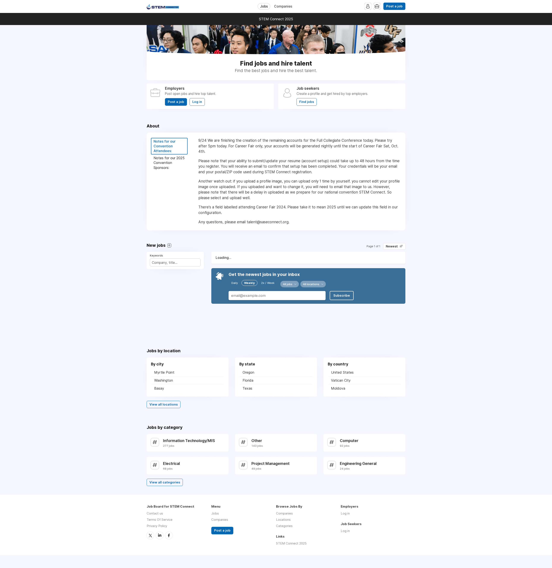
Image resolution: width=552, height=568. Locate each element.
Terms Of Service (159, 520)
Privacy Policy (157, 526)
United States (342, 372)
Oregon (248, 372)
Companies (283, 6)
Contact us (155, 513)
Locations (283, 520)
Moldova (338, 388)
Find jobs (306, 102)
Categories (284, 526)
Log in (197, 102)
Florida (248, 380)
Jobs (264, 6)
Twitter (150, 535)
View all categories (164, 482)
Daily (234, 283)
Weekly (249, 283)
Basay (159, 388)
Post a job (394, 6)
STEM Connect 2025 (276, 19)
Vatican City (341, 380)
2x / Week (267, 283)
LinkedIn (159, 535)
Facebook (168, 535)
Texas (247, 388)
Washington (163, 380)
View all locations (163, 404)
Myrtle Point (164, 372)
